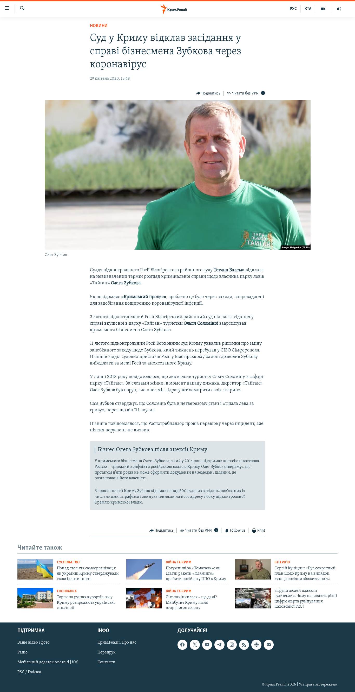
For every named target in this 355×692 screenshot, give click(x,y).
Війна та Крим (179, 562)
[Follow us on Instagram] (232, 645)
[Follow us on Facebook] (182, 645)
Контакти (106, 662)
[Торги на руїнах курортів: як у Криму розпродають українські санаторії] (35, 598)
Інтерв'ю (282, 562)
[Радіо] (339, 8)
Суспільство (68, 562)
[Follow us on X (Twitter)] (195, 645)
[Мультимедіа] (323, 8)
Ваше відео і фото (33, 643)
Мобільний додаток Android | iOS (47, 662)
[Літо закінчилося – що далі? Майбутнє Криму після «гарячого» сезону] (144, 598)
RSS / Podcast (29, 672)
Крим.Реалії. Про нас (116, 643)
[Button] (208, 93)
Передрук (106, 653)
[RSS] (244, 645)
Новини (99, 26)
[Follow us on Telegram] (219, 645)
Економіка (67, 591)
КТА (308, 9)
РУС (293, 9)
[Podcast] (256, 645)
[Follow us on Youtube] (207, 645)
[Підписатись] (269, 645)
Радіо (22, 653)
